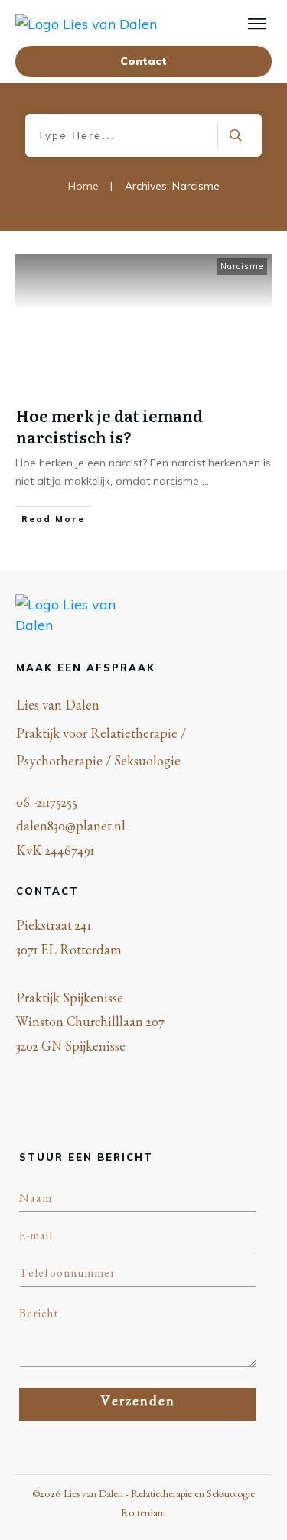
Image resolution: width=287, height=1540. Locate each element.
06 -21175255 (46, 805)
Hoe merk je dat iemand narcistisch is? (109, 426)
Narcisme (241, 266)
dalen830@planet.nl (71, 829)
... (205, 481)
